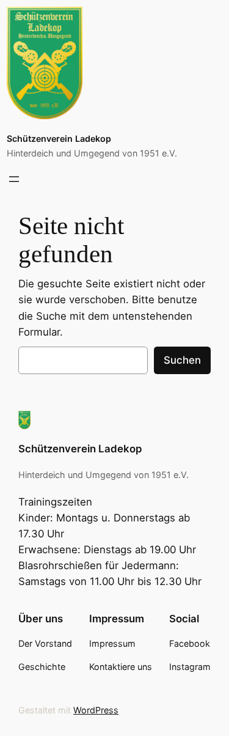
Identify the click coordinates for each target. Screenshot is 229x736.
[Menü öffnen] (14, 179)
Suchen (182, 360)
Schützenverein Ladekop (59, 138)
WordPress (95, 710)
